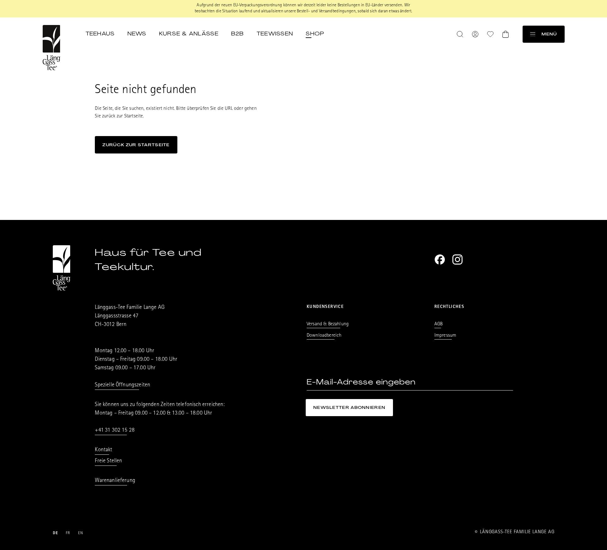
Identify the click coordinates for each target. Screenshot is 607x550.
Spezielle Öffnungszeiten (122, 385)
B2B (237, 33)
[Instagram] (457, 259)
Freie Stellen (108, 461)
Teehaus (100, 33)
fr (68, 533)
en (80, 533)
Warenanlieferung (115, 481)
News (136, 33)
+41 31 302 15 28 (115, 431)
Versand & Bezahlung (328, 324)
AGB (438, 324)
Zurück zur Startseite (135, 144)
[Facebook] (440, 259)
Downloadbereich (324, 335)
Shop (315, 33)
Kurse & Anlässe (188, 33)
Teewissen (275, 33)
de (55, 533)
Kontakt (103, 450)
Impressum (445, 335)
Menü (549, 34)
